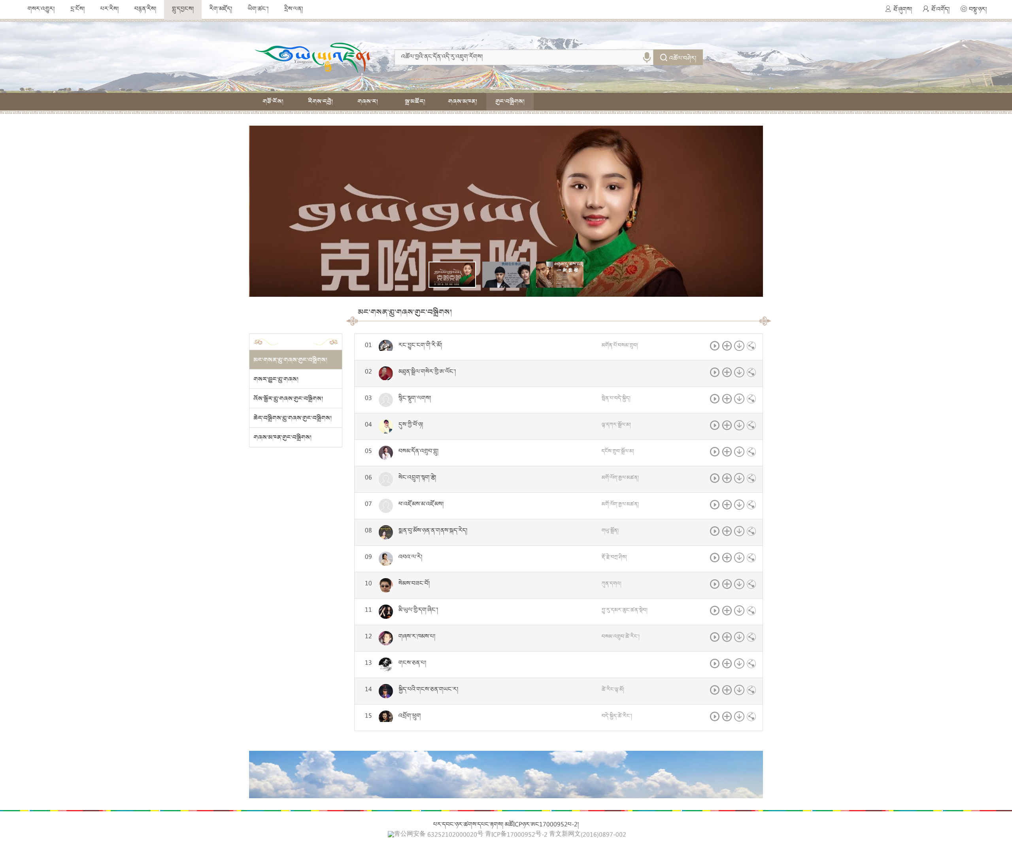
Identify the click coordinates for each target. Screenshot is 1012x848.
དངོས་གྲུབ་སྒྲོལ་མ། (618, 451)
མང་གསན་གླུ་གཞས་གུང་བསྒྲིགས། (290, 360)
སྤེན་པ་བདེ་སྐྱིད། (616, 398)
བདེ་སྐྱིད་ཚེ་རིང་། (617, 716)
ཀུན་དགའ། (611, 584)
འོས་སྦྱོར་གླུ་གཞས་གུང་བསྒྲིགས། (288, 399)
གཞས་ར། (367, 101)
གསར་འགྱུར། (41, 9)
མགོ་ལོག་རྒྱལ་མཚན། (620, 478)
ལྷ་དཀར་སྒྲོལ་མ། (616, 425)
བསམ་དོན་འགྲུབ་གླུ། (418, 452)
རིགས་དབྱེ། (320, 101)
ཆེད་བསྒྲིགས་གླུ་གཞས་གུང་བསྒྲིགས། (292, 418)
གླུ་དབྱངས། (183, 9)
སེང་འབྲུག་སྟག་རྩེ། (417, 478)
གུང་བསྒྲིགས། (510, 101)
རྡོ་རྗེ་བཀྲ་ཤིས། (614, 557)
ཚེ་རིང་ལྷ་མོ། (613, 690)
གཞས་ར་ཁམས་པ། (416, 637)
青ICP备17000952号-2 (516, 835)
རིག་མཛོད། (221, 9)
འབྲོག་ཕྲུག (409, 716)
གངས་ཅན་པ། (412, 663)
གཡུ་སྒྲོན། (610, 531)
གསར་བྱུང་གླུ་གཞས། (275, 379)
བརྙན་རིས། (145, 9)
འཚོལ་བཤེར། (682, 59)
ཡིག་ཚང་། (258, 9)
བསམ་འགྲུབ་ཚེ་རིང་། (621, 637)
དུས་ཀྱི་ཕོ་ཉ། (410, 425)
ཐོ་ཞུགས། (902, 10)
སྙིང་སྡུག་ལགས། (414, 399)
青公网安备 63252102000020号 (438, 835)
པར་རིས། (109, 9)
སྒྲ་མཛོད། (415, 101)
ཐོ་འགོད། (940, 10)
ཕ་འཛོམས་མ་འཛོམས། (421, 504)
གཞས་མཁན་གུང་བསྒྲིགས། (282, 437)
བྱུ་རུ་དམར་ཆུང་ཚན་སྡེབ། (625, 610)
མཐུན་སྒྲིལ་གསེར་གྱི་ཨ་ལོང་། (427, 372)
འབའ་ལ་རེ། (410, 557)
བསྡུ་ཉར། (978, 10)
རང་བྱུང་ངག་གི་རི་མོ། (420, 346)
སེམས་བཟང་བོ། (414, 584)
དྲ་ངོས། (77, 9)
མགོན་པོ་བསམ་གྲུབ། (620, 345)
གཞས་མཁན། (462, 101)
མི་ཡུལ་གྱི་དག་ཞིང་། (418, 610)
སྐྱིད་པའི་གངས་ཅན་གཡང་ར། (428, 690)
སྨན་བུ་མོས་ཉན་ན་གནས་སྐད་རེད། (432, 531)
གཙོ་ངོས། (272, 101)
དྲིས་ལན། (293, 9)
